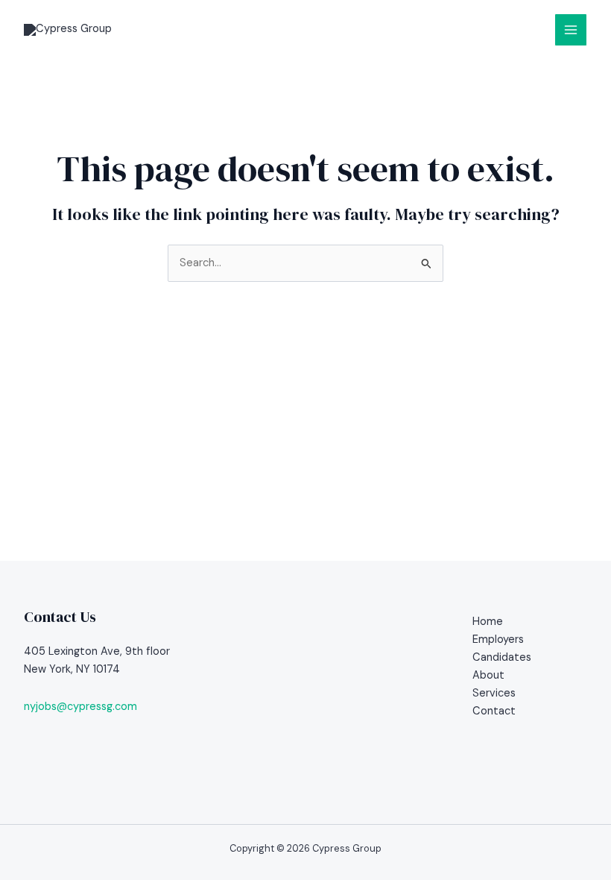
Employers (498, 639)
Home (487, 622)
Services (494, 693)
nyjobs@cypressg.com (80, 707)
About (488, 675)
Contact (494, 711)
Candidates (501, 657)
